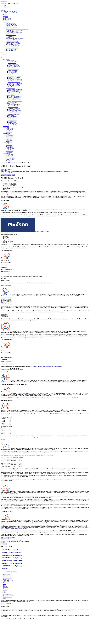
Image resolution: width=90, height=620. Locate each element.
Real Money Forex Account (11, 26)
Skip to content (4, 1)
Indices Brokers (6, 153)
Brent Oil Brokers (9, 147)
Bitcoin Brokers (9, 134)
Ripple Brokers (9, 139)
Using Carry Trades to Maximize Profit (9, 493)
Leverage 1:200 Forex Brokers (14, 97)
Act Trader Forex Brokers (13, 114)
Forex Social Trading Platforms (14, 110)
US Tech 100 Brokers (10, 158)
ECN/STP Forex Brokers (11, 35)
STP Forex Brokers (10, 37)
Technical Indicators (7, 578)
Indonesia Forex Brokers (13, 65)
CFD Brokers (6, 126)
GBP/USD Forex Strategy (6, 300)
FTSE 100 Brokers (10, 157)
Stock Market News (7, 594)
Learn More (3, 10)
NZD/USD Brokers (12, 123)
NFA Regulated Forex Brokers (14, 94)
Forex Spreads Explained (11, 50)
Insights (4, 598)
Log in (2, 52)
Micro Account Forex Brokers (12, 48)
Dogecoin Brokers (9, 136)
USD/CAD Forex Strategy (6, 302)
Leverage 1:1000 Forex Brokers (15, 101)
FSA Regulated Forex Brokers (14, 92)
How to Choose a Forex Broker (12, 27)
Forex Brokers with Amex (13, 78)
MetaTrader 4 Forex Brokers (14, 104)
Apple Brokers (9, 132)
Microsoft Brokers (9, 128)
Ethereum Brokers (9, 135)
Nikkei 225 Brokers (10, 159)
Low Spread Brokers (12, 124)
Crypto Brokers (6, 133)
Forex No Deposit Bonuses (11, 49)
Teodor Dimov (4, 170)
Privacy (4, 592)
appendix (21, 394)
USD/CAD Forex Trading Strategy (8, 174)
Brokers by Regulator (10, 88)
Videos (4, 584)
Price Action (5, 16)
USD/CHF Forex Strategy (6, 303)
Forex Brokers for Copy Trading (12, 44)
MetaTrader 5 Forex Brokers (14, 105)
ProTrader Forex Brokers (13, 109)
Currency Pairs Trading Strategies (11, 162)
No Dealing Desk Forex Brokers (12, 42)
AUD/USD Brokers (12, 118)
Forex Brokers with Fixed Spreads (13, 39)
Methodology (6, 587)
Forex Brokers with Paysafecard (15, 84)
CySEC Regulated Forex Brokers (15, 90)
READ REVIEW (45, 231)
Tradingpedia (11, 618)
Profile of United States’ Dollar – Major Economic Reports (39, 282)
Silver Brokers (9, 145)
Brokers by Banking (10, 74)
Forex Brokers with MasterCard (15, 79)
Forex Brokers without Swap (12, 41)
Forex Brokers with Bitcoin (14, 85)
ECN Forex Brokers (10, 36)
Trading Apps (6, 582)
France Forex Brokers (13, 70)
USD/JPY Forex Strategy (6, 299)
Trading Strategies (7, 18)
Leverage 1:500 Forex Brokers (14, 99)
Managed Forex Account (11, 24)
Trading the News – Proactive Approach (55, 527)
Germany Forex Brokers (13, 69)
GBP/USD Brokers (12, 117)
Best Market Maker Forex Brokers (13, 43)
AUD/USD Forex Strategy (6, 301)
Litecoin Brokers (9, 137)
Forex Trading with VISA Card (14, 76)
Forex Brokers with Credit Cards (15, 80)
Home (2, 162)
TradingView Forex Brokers (14, 108)
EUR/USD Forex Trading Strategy (12, 549)
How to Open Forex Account (12, 31)
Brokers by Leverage (10, 95)
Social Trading (6, 20)
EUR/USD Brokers (12, 116)
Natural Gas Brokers (10, 148)
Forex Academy (6, 14)
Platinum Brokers (9, 151)
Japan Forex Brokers (12, 71)
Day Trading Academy (8, 576)
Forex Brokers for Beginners (12, 33)
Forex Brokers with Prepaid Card (15, 83)
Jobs (4, 591)
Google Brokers (9, 130)
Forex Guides (6, 22)
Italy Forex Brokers (12, 72)
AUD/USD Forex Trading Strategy (12, 558)
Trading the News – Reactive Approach (73, 527)
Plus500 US (3, 233)
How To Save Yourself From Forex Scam (14, 30)
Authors (5, 590)
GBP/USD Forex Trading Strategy (12, 555)
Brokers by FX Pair (10, 115)
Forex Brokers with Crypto (14, 86)
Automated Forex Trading (11, 25)
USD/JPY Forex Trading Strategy (12, 552)
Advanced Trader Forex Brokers (15, 111)
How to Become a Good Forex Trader (14, 32)
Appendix (5, 568)
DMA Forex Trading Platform (12, 46)
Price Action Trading (7, 575)
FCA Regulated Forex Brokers (14, 91)
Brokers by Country (10, 60)
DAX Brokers (9, 160)
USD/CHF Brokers (12, 120)
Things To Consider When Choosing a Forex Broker (17, 29)
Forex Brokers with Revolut (14, 82)
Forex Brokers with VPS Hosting (13, 45)
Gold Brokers (8, 143)
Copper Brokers (9, 152)
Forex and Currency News (8, 595)
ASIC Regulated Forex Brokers (15, 89)
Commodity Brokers (7, 142)
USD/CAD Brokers (12, 121)
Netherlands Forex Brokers (14, 66)
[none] (46, 55)
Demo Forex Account (10, 23)
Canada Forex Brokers (13, 67)
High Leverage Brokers (13, 102)
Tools (4, 585)
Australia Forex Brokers (13, 61)
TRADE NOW (38, 231)
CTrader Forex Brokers (13, 107)
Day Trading (5, 17)
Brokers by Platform (10, 103)
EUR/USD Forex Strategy (6, 298)
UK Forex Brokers (12, 63)
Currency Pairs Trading (8, 580)
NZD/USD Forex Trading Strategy (8, 175)
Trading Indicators (7, 19)
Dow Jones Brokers (10, 155)
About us (5, 586)
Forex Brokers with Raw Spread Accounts (14, 38)
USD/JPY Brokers (12, 122)
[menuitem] (3, 55)
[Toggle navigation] (1, 57)
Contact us (5, 588)
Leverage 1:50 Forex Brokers (14, 98)
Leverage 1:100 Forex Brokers (14, 96)
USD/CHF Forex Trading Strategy (12, 563)
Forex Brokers (6, 59)
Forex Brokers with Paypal (14, 77)
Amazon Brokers (9, 129)
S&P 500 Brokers (9, 154)
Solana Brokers (9, 141)
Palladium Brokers (10, 149)
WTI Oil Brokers (9, 146)
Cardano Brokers (9, 140)
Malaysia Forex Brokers (13, 64)
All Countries (11, 73)
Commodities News (7, 597)
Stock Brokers (6, 127)
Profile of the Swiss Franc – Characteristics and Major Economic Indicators (46, 366)
